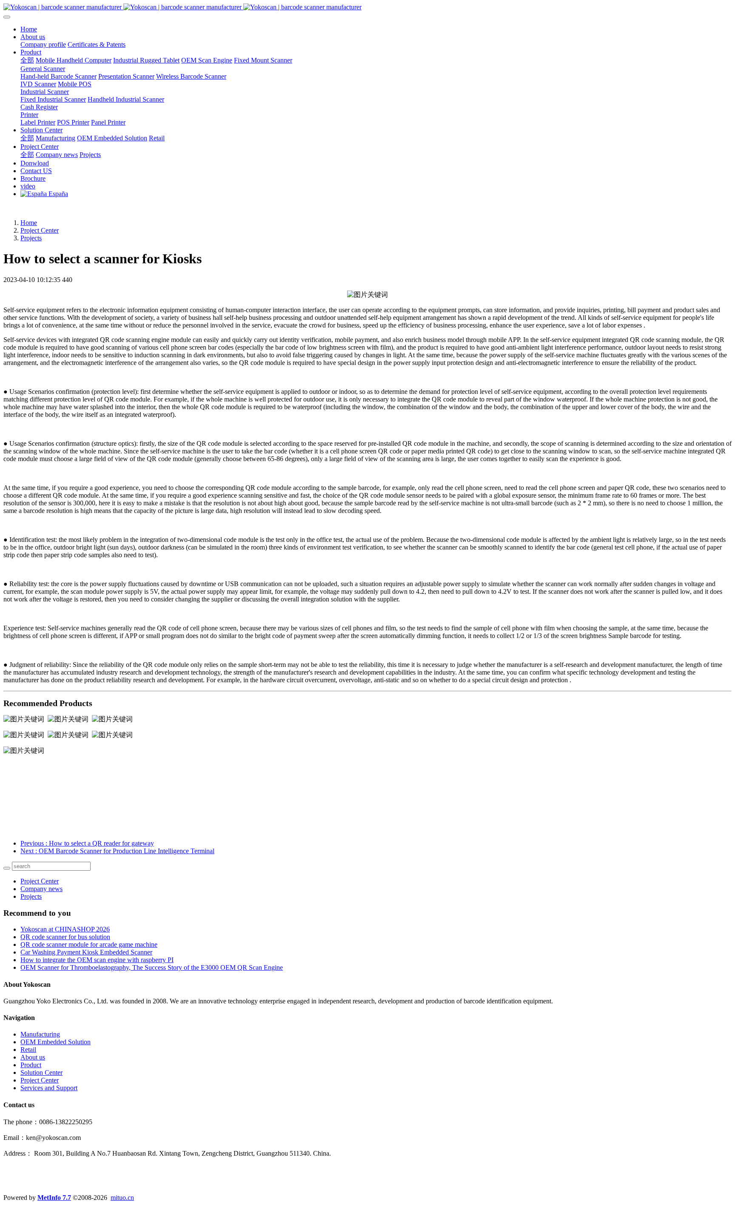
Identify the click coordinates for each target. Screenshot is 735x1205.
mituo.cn (122, 1197)
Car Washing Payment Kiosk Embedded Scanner (86, 952)
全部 (27, 60)
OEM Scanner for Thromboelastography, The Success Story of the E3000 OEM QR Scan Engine (151, 967)
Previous (87, 843)
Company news (41, 888)
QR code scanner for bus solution (65, 936)
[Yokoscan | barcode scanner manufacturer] (367, 7)
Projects (31, 238)
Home (28, 29)
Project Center (39, 230)
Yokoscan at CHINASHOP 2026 (65, 929)
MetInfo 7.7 (54, 1197)
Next (117, 851)
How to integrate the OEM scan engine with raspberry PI (97, 959)
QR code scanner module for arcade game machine (88, 944)
